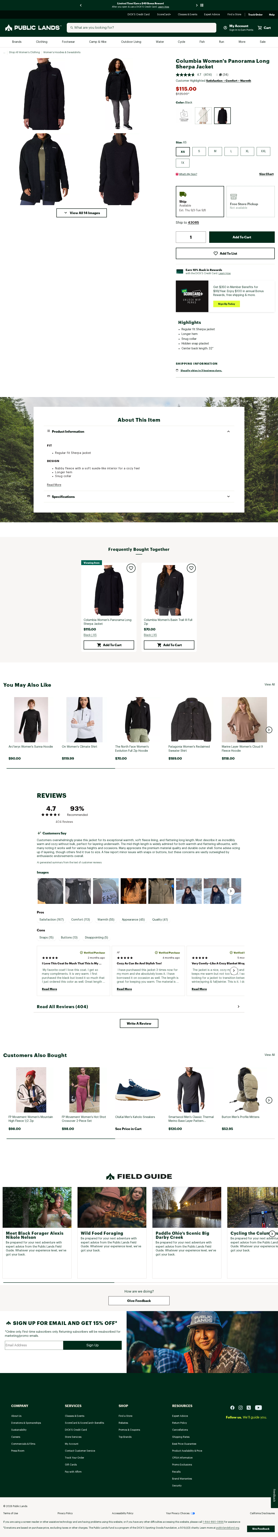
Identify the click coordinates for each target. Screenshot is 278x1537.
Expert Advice (212, 14)
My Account (71, 1444)
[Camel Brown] (184, 115)
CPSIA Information (182, 1458)
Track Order (255, 14)
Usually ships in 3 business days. (201, 370)
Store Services (73, 1437)
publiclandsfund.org (227, 1528)
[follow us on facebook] (234, 1407)
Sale (263, 42)
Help (272, 14)
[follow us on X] (250, 1407)
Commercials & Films (23, 1444)
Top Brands (125, 1437)
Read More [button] (54, 485)
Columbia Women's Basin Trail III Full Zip (168, 622)
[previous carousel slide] (81, 5)
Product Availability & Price (187, 1451)
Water (160, 42)
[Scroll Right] (231, 891)
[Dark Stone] (203, 115)
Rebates (123, 1423)
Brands (17, 42)
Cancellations (180, 1430)
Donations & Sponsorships (26, 1423)
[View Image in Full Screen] (44, 94)
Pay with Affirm (73, 1472)
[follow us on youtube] (258, 1407)
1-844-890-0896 (213, 1522)
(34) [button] (225, 74)
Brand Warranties (182, 1479)
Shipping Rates (180, 1437)
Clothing (42, 42)
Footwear (68, 42)
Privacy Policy (65, 1513)
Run (222, 42)
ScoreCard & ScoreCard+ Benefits (84, 1423)
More (242, 42)
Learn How (225, 273)
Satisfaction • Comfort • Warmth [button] (228, 80)
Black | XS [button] (90, 635)
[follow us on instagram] (242, 1407)
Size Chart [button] (266, 174)
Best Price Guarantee (184, 1444)
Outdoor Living (131, 42)
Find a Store (235, 14)
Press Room (17, 1451)
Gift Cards (71, 1464)
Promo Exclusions (182, 1464)
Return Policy (179, 1423)
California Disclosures (262, 1513)
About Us (16, 1416)
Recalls (176, 1472)
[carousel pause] (201, 5)
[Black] (222, 115)
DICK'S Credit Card (139, 14)
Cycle (182, 42)
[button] (81, 212)
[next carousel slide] (197, 5)
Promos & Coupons (129, 1430)
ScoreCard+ (164, 14)
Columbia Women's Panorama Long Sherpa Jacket (107, 622)
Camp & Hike (98, 42)
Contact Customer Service (80, 1451)
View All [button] (270, 684)
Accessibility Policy (122, 1513)
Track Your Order (74, 1458)
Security (177, 1485)
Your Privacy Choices (177, 1513)
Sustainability (18, 1430)
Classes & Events (188, 14)
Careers (15, 1437)
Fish (202, 42)
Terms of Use (10, 1513)
